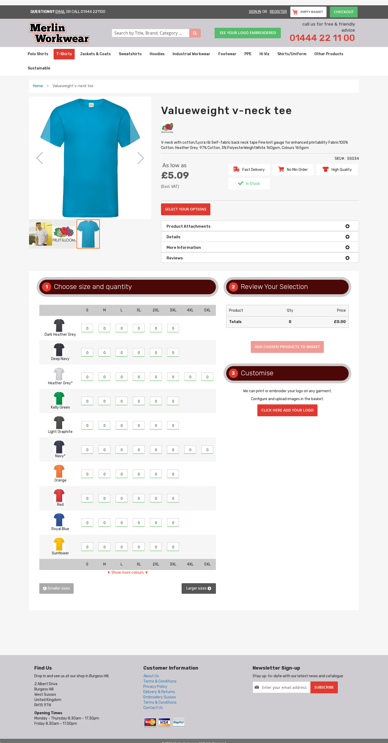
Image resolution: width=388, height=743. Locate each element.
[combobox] (156, 33)
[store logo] (70, 33)
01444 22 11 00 (322, 37)
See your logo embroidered (248, 32)
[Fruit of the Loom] (167, 128)
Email (60, 12)
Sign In (255, 12)
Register (278, 12)
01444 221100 (93, 12)
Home (38, 86)
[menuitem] (38, 54)
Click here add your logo (287, 410)
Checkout (344, 11)
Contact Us (153, 707)
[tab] (260, 226)
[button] (39, 158)
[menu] (194, 61)
